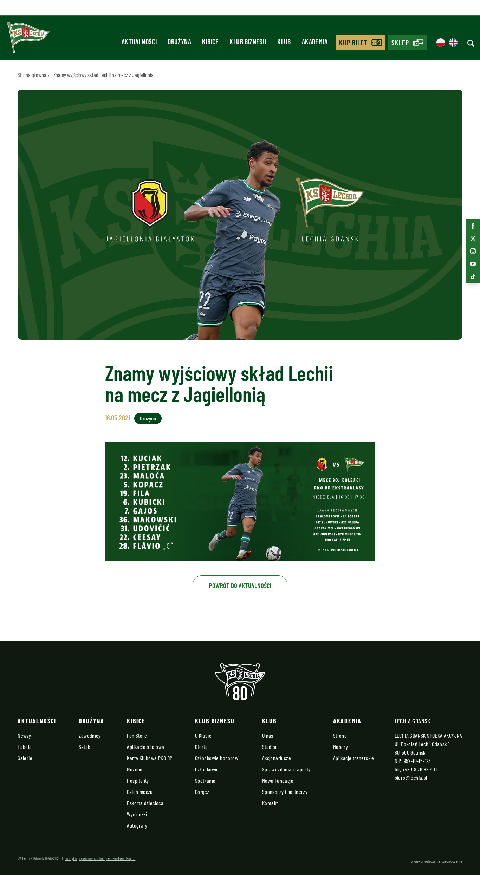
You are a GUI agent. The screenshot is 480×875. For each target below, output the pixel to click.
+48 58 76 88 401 (419, 769)
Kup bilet (353, 42)
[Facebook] (473, 226)
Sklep (400, 42)
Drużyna (148, 418)
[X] (473, 238)
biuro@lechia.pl (411, 777)
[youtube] (473, 264)
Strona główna (32, 74)
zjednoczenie (452, 860)
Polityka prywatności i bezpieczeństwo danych (100, 858)
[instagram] (473, 251)
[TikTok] (473, 276)
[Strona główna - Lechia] (28, 40)
